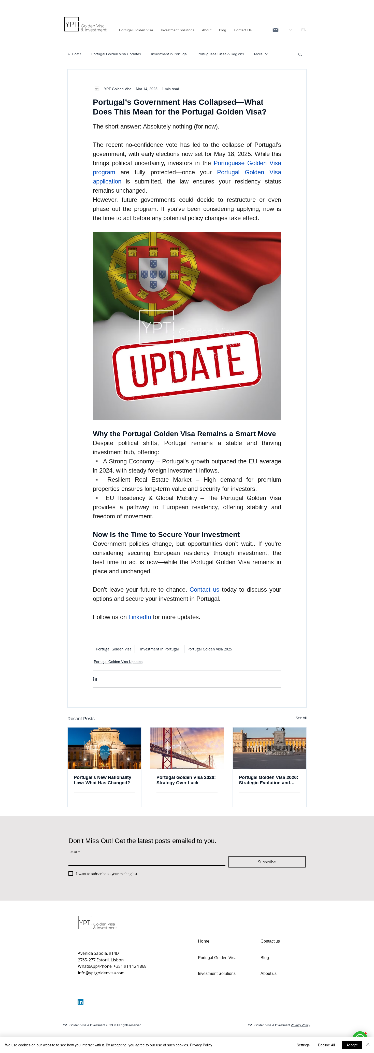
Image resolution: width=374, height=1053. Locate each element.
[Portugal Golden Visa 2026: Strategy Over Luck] (187, 748)
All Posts (74, 54)
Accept (352, 1044)
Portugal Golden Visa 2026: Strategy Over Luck (186, 780)
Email (74, 852)
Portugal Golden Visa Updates (116, 54)
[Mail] (275, 30)
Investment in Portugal (169, 54)
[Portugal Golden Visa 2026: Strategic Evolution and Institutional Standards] (269, 748)
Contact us (270, 941)
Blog (265, 958)
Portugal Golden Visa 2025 (210, 649)
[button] (300, 54)
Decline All (326, 1044)
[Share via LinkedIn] (95, 679)
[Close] (368, 1045)
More (258, 54)
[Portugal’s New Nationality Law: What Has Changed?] (104, 748)
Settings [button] (303, 1044)
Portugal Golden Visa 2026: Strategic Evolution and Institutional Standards (268, 780)
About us (269, 973)
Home (203, 941)
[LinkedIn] (80, 1002)
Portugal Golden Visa (114, 649)
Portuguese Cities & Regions (221, 54)
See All (301, 718)
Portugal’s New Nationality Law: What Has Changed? (102, 780)
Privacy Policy (201, 1044)
